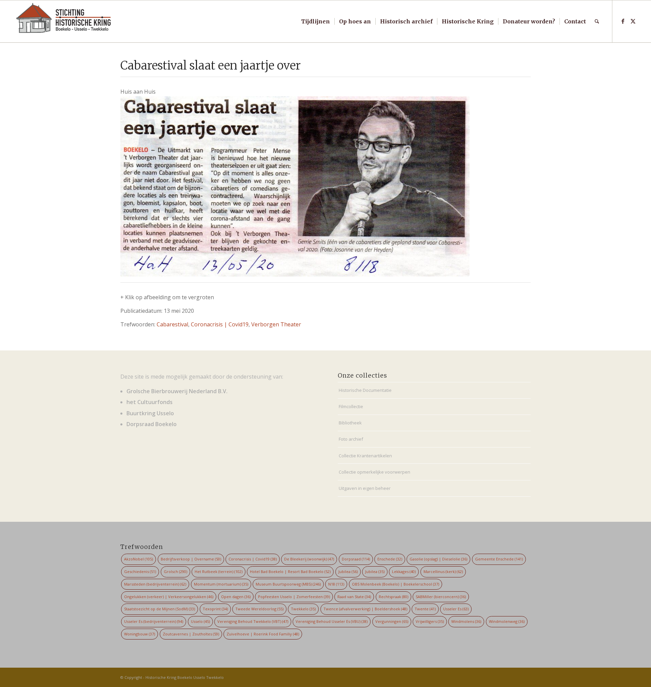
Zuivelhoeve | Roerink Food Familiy (262, 633)
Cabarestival (172, 324)
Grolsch (175, 571)
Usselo (200, 621)
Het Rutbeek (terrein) (218, 571)
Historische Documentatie (365, 390)
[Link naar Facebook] (623, 21)
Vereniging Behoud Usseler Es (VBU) (332, 621)
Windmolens (466, 621)
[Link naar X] (633, 21)
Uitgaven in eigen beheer (365, 488)
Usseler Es (456, 608)
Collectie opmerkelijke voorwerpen (374, 472)
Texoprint (215, 608)
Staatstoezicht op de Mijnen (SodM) (159, 608)
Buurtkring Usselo (150, 413)
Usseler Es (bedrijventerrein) (153, 621)
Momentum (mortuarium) (221, 584)
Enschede (389, 558)
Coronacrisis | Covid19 (220, 324)
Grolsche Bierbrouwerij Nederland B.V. (177, 391)
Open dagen (236, 596)
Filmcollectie (351, 406)
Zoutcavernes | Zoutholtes (191, 633)
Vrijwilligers (430, 621)
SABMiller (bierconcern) (441, 596)
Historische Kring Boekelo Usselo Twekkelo (184, 677)
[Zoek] (597, 21)
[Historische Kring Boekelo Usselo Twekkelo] (64, 21)
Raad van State (354, 596)
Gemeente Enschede (499, 558)
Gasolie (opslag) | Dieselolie (438, 558)
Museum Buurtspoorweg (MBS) (288, 584)
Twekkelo (303, 608)
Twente (425, 608)
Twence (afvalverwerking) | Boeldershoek (365, 608)
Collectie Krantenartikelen (365, 456)
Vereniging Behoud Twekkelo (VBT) (252, 621)
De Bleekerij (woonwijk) (309, 558)
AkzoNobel (138, 558)
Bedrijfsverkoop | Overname (191, 558)
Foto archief (351, 439)
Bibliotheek (350, 423)
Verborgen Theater (276, 324)
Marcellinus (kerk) (443, 571)
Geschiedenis (140, 571)
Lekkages (404, 571)
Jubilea (348, 571)
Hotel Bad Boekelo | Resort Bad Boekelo (290, 571)
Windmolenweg (507, 621)
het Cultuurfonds (149, 402)
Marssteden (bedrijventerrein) (155, 584)
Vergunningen (391, 621)
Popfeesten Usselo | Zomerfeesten (294, 596)
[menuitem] (315, 21)
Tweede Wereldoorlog (259, 608)
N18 (336, 584)
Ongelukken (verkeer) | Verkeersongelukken (168, 596)
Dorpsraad (356, 558)
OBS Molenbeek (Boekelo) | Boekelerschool (395, 584)
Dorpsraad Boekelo (151, 424)
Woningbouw (139, 633)
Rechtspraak (393, 596)
